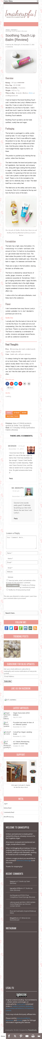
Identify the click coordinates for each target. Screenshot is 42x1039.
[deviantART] (30, 629)
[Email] (27, 1036)
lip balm (16, 413)
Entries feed (7, 808)
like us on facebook (20, 688)
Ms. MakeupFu (16, 44)
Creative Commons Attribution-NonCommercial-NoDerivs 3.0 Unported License (19, 1008)
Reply (11, 478)
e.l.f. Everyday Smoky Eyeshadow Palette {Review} (20, 428)
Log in (5, 804)
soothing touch (12, 416)
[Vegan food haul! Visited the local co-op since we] (29, 972)
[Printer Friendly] (33, 1036)
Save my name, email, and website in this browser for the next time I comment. (20, 581)
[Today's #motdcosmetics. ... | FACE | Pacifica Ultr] (14, 957)
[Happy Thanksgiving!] (12, 649)
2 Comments (9, 46)
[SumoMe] (39, 1036)
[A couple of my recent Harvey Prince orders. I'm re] (29, 957)
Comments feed (9, 812)
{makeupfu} (21, 1004)
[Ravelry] (21, 629)
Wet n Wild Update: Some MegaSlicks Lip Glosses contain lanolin (23, 904)
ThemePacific (32, 1030)
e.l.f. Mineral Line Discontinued (20, 919)
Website (10, 577)
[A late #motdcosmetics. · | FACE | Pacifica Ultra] (14, 942)
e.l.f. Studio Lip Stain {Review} (20, 882)
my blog (12, 895)
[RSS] (35, 629)
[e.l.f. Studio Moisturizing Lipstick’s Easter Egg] (8, 745)
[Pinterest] (16, 629)
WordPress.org (9, 817)
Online (31, 93)
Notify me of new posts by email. (19, 590)
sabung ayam (15, 902)
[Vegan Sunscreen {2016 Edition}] (8, 716)
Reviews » (14, 29)
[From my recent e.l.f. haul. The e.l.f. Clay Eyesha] (14, 972)
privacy (19, 1020)
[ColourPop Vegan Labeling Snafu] (8, 735)
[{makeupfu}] (20, 14)
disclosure (9, 1020)
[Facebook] (6, 629)
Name (10, 559)
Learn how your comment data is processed (20, 597)
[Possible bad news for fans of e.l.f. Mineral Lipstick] (8, 725)
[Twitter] (11, 629)
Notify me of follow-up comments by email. (27, 586)
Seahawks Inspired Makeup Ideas (23, 912)
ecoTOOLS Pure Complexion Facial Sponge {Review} (22, 896)
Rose (12, 911)
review (24, 413)
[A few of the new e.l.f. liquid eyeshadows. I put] (29, 942)
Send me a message (24, 860)
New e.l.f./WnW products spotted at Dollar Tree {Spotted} (18, 424)
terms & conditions (23, 1018)
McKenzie (12, 446)
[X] (15, 1036)
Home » (8, 29)
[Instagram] (25, 629)
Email (9, 568)
